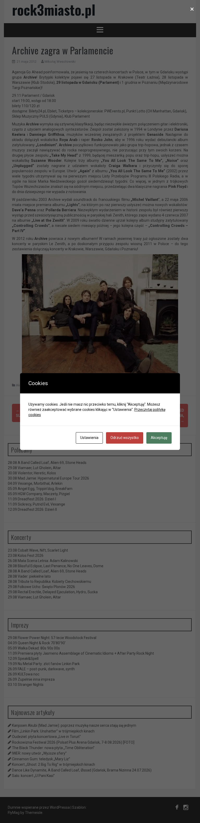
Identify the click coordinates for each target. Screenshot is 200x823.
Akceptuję (159, 438)
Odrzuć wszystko (124, 438)
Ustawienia (89, 438)
